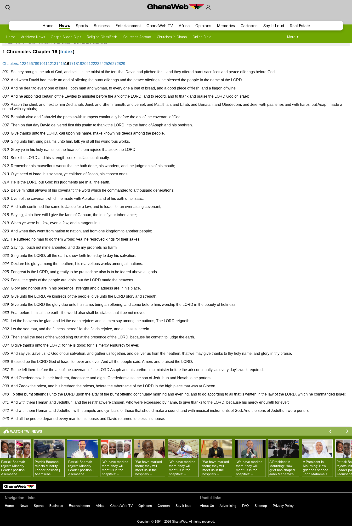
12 (50, 64)
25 (106, 64)
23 (97, 64)
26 (110, 64)
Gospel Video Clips (66, 37)
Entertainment (128, 25)
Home (47, 25)
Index (66, 51)
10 (41, 64)
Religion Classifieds (102, 37)
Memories (226, 25)
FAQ (245, 506)
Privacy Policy (283, 506)
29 (123, 64)
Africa (184, 25)
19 (80, 64)
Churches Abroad (137, 37)
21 (88, 64)
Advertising (228, 506)
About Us (207, 506)
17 (71, 64)
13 (54, 64)
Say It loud (184, 506)
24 (101, 64)
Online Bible (202, 37)
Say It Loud (273, 25)
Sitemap (261, 506)
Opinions (203, 25)
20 (84, 64)
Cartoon (164, 506)
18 (76, 64)
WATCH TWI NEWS (26, 431)
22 (93, 64)
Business (102, 25)
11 (46, 64)
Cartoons (249, 25)
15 (63, 64)
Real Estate (300, 25)
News (64, 25)
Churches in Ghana (172, 37)
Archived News (33, 37)
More (291, 37)
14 (58, 64)
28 (119, 64)
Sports (82, 25)
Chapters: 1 (12, 64)
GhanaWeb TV (160, 25)
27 (114, 64)
